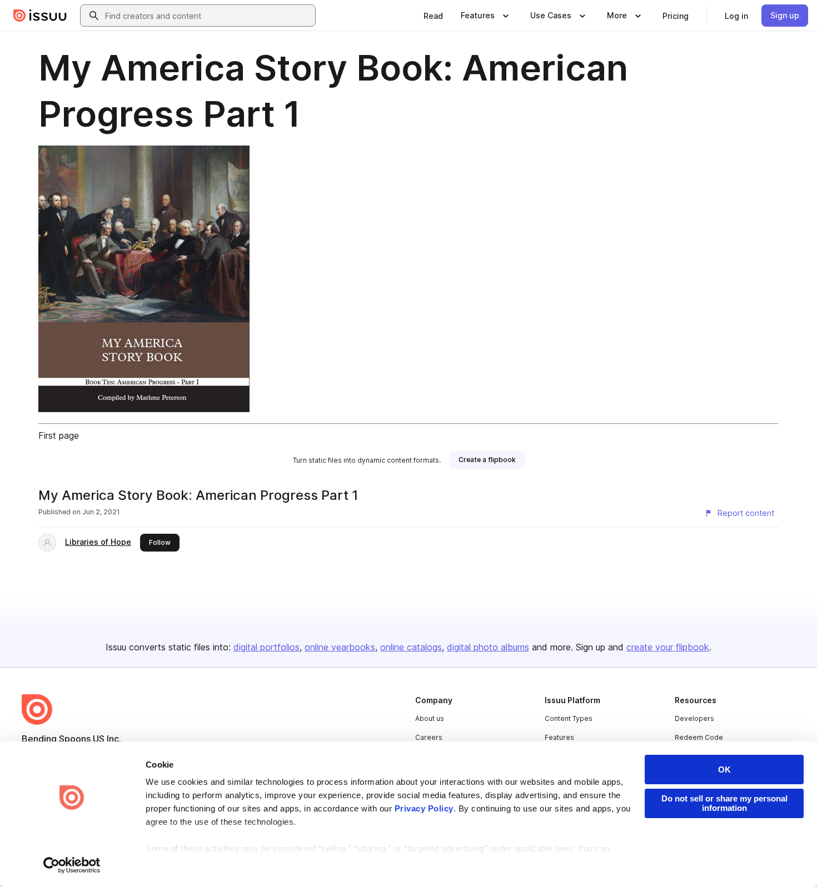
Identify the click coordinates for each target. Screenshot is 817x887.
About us (429, 718)
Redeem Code (699, 737)
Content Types (568, 718)
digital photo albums (488, 647)
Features (559, 737)
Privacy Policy (424, 808)
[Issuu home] (40, 15)
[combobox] (208, 15)
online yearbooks (340, 647)
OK (724, 769)
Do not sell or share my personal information (724, 803)
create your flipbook (667, 647)
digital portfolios (266, 647)
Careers (428, 737)
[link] (433, 15)
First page (58, 435)
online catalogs (411, 647)
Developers (694, 718)
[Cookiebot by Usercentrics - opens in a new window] (72, 865)
